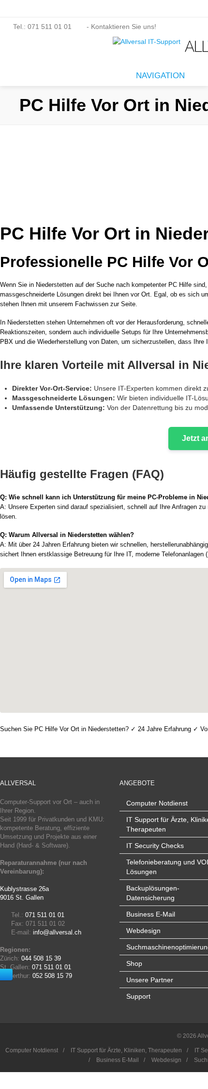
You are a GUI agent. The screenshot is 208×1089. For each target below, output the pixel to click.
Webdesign (143, 930)
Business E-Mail (150, 914)
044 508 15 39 (41, 958)
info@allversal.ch (57, 932)
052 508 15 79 (52, 975)
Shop (134, 963)
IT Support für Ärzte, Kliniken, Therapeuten (126, 1050)
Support (138, 996)
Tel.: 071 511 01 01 (42, 26)
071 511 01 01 (44, 915)
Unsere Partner (149, 980)
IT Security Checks (155, 845)
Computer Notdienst (157, 803)
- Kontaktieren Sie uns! (120, 26)
